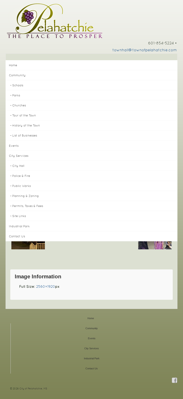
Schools (17, 85)
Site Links (19, 216)
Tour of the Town (24, 115)
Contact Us (17, 236)
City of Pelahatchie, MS (33, 388)
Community (17, 75)
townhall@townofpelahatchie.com (144, 50)
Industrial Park (19, 226)
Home (13, 65)
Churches (19, 105)
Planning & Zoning (25, 196)
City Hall (18, 165)
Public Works (21, 186)
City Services (18, 155)
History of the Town (26, 125)
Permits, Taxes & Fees (27, 206)
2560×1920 (45, 286)
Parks (16, 95)
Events (14, 145)
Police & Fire (21, 176)
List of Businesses (24, 135)
